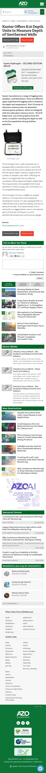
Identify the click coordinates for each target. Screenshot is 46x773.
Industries (27, 657)
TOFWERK (10, 522)
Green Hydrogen (29, 651)
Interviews (27, 648)
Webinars (9, 654)
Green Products (34, 21)
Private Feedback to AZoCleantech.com (29, 275)
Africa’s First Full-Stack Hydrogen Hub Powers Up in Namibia (30, 325)
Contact (8, 680)
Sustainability (22, 21)
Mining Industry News (20, 593)
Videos (25, 642)
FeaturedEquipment (23, 284)
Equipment (9, 651)
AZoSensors (27, 617)
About (7, 672)
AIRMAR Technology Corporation (18, 533)
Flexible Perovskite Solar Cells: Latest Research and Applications (29, 414)
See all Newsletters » (10, 603)
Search (7, 674)
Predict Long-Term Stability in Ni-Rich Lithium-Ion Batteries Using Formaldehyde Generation (22, 554)
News (13, 21)
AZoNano (8, 620)
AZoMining (9, 632)
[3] (9, 315)
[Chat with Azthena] (40, 768)
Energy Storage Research (21, 582)
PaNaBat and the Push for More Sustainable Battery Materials (29, 448)
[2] (9, 304)
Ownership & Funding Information (13, 699)
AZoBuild (8, 629)
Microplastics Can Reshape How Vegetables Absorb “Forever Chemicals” (29, 314)
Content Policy (10, 695)
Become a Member (30, 669)
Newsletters (9, 677)
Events (25, 645)
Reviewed (9, 55)
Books (7, 660)
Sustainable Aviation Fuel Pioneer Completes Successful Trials (29, 336)
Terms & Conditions (12, 686)
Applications (27, 654)
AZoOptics (9, 626)
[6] (9, 472)
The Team (26, 666)
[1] (9, 293)
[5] (9, 338)
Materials (26, 660)
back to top (38, 706)
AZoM (7, 617)
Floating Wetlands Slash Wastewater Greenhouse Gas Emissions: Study (30, 291)
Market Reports (11, 657)
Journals (8, 666)
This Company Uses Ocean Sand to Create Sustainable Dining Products (29, 437)
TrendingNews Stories (8, 284)
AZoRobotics (10, 623)
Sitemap (8, 692)
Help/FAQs (27, 663)
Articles (8, 645)
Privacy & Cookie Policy (13, 689)
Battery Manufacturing (20, 571)
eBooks (8, 663)
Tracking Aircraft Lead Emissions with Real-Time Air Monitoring (30, 459)
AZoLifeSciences (29, 629)
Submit (40, 278)
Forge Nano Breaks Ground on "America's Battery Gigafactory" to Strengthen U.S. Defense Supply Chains (30, 304)
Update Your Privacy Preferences (24, 766)
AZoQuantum (28, 620)
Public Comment (37, 272)
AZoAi (25, 623)
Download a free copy (23, 88)
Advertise (8, 683)
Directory (8, 648)
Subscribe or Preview (19, 573)
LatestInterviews (37, 284)
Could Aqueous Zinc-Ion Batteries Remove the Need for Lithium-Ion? (30, 426)
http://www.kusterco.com (13, 225)
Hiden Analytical (12, 560)
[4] (9, 327)
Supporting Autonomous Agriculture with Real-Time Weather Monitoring (22, 528)
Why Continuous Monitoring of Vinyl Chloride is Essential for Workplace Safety (30, 470)
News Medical (28, 626)
